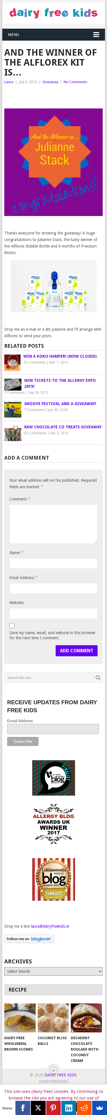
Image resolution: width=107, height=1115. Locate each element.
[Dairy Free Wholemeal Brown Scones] (19, 1017)
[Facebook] (22, 1108)
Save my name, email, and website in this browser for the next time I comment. (52, 635)
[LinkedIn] (68, 1108)
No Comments (75, 82)
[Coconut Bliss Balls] (53, 1017)
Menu (13, 34)
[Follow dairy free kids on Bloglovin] (29, 941)
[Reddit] (84, 1108)
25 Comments (34, 362)
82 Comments (35, 433)
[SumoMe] (99, 1108)
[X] (38, 1108)
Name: (16, 552)
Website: (16, 602)
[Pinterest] (53, 1108)
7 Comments (14, 393)
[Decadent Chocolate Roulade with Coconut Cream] (86, 1017)
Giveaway (50, 82)
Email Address (20, 720)
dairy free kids (60, 1075)
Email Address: (23, 577)
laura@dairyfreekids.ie (50, 926)
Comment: (19, 499)
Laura (8, 82)
